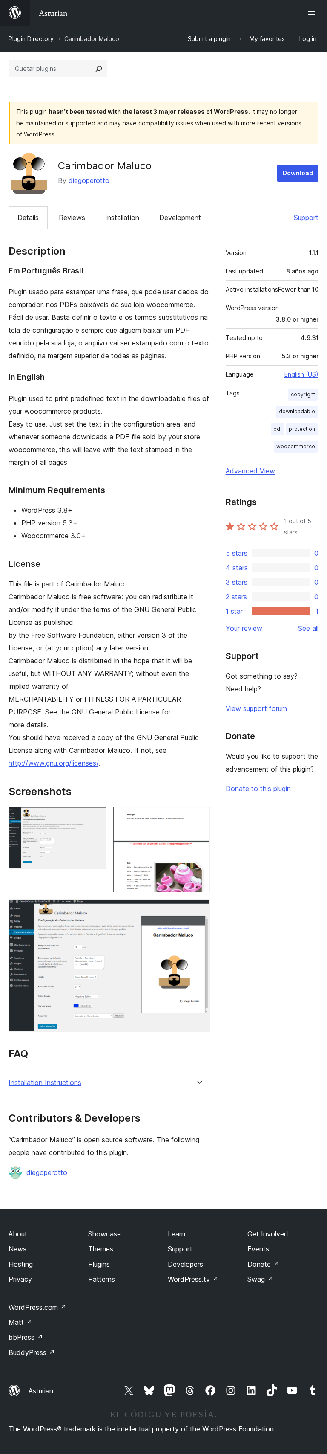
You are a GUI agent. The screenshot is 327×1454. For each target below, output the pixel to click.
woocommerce (295, 446)
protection (302, 429)
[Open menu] (313, 13)
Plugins (99, 1264)
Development (180, 217)
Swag (260, 1279)
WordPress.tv (193, 1279)
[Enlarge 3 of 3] (198, 910)
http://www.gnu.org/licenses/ (53, 763)
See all (308, 628)
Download (298, 173)
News (17, 1249)
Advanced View (250, 471)
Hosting (21, 1264)
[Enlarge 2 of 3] (198, 818)
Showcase (104, 1234)
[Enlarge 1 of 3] (94, 818)
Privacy (20, 1279)
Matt (20, 1322)
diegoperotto (89, 180)
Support (306, 217)
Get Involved (267, 1234)
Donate (263, 1264)
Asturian (41, 1391)
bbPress (26, 1337)
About (18, 1234)
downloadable (297, 411)
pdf (277, 429)
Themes (100, 1249)
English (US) (301, 374)
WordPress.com (37, 1307)
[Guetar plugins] (98, 68)
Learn (176, 1234)
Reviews (72, 217)
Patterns (101, 1279)
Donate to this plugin (258, 788)
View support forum (256, 708)
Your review (244, 628)
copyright (303, 394)
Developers (185, 1264)
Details (28, 217)
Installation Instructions (45, 1083)
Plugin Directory (31, 38)
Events (258, 1249)
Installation (122, 217)
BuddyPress (32, 1352)
